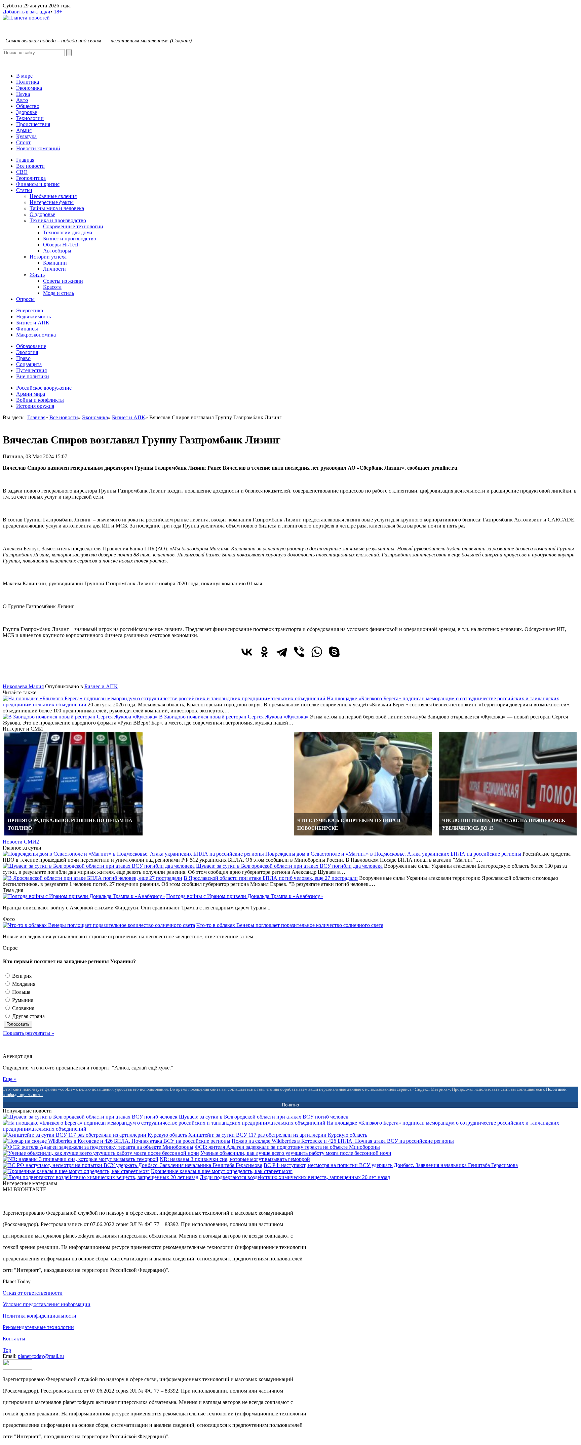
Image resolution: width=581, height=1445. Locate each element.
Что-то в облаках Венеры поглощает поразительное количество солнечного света (289, 925)
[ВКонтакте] (247, 652)
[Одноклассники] (264, 652)
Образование (31, 346)
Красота (52, 287)
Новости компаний (38, 148)
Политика (27, 82)
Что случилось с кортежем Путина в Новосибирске (348, 824)
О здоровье (42, 214)
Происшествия (33, 124)
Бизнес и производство (69, 238)
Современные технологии (73, 226)
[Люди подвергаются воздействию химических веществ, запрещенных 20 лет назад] (100, 1177)
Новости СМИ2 (21, 842)
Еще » (9, 1079)
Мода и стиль (58, 293)
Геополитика (31, 178)
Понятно (290, 1104)
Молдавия (23, 984)
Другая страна (28, 1016)
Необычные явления (53, 196)
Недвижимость (33, 316)
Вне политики (32, 376)
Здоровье (26, 112)
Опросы (25, 299)
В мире (24, 76)
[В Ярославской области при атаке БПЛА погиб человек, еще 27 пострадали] (92, 878)
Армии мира (30, 394)
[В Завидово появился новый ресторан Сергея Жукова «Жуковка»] (80, 716)
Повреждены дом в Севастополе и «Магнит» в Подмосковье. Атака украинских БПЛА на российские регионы (393, 854)
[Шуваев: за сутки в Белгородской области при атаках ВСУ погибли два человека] (99, 866)
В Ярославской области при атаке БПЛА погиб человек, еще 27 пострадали (271, 878)
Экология (27, 352)
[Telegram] (282, 652)
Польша (20, 992)
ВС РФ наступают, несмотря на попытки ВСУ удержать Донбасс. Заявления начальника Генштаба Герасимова (391, 1165)
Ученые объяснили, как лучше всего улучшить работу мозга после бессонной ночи (295, 1153)
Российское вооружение (44, 388)
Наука (23, 94)
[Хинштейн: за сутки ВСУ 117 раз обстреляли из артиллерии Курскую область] (95, 1135)
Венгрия (21, 976)
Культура (26, 136)
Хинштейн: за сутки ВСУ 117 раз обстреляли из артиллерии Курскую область (277, 1135)
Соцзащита (29, 364)
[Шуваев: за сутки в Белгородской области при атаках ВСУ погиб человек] (90, 1117)
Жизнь (37, 275)
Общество (27, 106)
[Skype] (334, 652)
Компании (55, 263)
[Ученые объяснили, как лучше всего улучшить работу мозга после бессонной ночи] (101, 1153)
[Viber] (299, 652)
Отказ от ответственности (33, 1293)
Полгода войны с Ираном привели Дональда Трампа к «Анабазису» (244, 896)
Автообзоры (57, 250)
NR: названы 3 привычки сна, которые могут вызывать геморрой (235, 1159)
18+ (58, 11)
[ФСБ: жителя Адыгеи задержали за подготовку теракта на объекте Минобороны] (98, 1147)
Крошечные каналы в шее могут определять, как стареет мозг (222, 1171)
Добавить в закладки (26, 11)
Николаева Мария (23, 686)
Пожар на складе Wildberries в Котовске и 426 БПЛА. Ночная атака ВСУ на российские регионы (343, 1141)
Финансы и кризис (38, 184)
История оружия (35, 406)
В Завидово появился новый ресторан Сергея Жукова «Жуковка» (234, 716)
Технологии (30, 118)
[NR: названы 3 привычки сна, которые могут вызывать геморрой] (80, 1159)
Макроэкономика (36, 335)
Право (23, 358)
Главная (25, 160)
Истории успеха (48, 257)
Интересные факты (52, 202)
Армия (24, 130)
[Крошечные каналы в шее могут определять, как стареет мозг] (76, 1171)
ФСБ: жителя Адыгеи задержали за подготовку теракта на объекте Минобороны (287, 1147)
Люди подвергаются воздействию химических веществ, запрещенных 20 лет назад (295, 1177)
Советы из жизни (63, 281)
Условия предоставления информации (46, 1304)
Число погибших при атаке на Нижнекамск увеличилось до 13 (503, 824)
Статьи (24, 190)
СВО (22, 172)
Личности (54, 269)
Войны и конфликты (40, 400)
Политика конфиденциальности (39, 1316)
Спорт (23, 142)
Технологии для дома (67, 232)
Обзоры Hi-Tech (61, 244)
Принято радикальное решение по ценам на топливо (70, 824)
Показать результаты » (28, 1033)
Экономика (29, 88)
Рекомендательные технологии (38, 1327)
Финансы (27, 328)
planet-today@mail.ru (41, 1356)
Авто (22, 100)
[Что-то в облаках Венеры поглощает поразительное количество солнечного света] (99, 925)
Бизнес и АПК (32, 322)
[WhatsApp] (317, 652)
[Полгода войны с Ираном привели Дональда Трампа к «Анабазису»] (84, 896)
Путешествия (31, 370)
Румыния (22, 1000)
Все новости (30, 166)
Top (7, 1350)
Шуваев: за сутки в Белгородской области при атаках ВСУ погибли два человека (289, 866)
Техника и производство (58, 220)
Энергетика (29, 310)
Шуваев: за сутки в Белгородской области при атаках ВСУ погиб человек (263, 1117)
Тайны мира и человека (57, 208)
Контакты (14, 1338)
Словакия (22, 1008)
